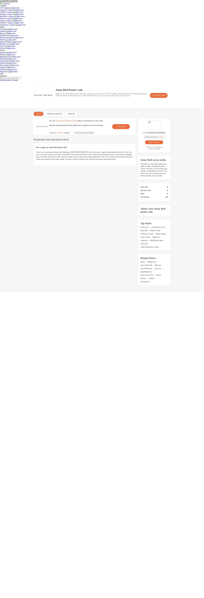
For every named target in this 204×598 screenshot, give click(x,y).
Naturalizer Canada (146, 234)
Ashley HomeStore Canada (149, 247)
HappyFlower (151, 262)
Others (2, 48)
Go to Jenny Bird (158, 95)
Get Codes (121, 127)
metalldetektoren (146, 272)
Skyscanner (4, 65)
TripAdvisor (5, 61)
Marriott (3, 59)
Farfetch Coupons (7, 23)
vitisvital (151, 278)
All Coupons (5, 8)
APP (2, 74)
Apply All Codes (154, 142)
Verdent (158, 275)
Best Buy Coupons (7, 16)
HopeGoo (4, 72)
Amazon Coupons (7, 10)
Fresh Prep (144, 244)
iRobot (142, 262)
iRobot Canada (160, 234)
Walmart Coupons (7, 14)
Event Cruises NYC (147, 275)
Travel (2, 46)
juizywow (158, 268)
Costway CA (144, 227)
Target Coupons (6, 21)
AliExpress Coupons (8, 25)
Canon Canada (145, 237)
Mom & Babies (6, 42)
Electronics (4, 35)
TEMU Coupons (6, 12)
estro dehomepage (146, 268)
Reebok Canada (155, 230)
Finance (3, 40)
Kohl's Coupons (6, 18)
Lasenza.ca (144, 240)
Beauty (3, 33)
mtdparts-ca (156, 237)
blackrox (143, 278)
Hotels (2, 55)
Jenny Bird (144, 230)
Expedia (3, 52)
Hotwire (3, 63)
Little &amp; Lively (158, 227)
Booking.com (5, 57)
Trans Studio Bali (146, 265)
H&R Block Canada (156, 240)
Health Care (4, 44)
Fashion (3, 31)
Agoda (3, 67)
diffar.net (158, 265)
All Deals (4, 29)
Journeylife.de (145, 282)
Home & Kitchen (6, 38)
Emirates (3, 69)
